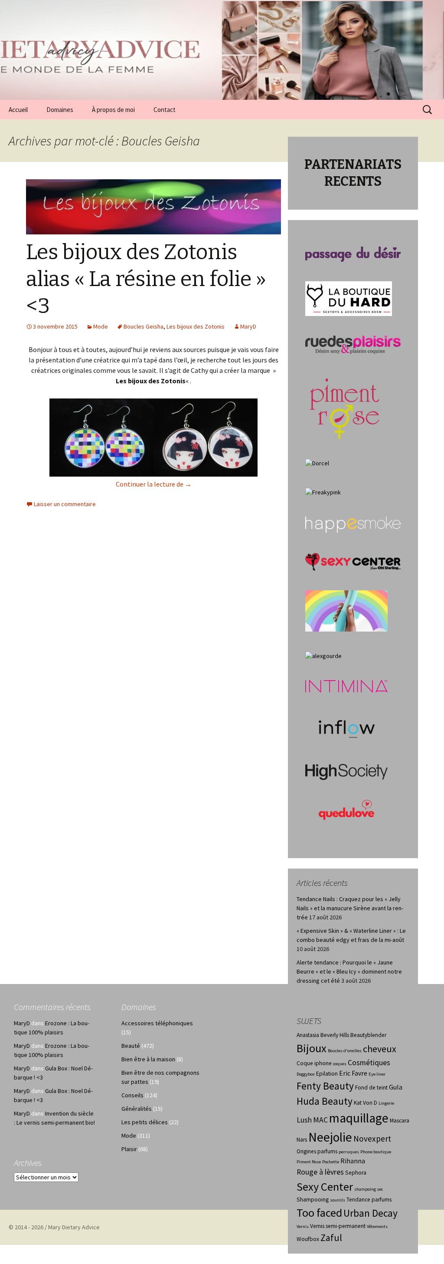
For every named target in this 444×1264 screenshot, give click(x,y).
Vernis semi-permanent (338, 1226)
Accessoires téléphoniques (157, 1023)
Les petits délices (144, 1122)
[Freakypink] (323, 492)
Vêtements (377, 1226)
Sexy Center (325, 1186)
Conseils (132, 1095)
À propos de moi (113, 109)
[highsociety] (346, 771)
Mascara (399, 1120)
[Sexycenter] (353, 561)
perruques (349, 1152)
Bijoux (311, 1048)
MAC (320, 1120)
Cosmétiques (369, 1062)
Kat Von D (365, 1102)
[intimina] (346, 686)
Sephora (355, 1172)
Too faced (319, 1212)
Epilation (327, 1073)
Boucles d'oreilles (345, 1050)
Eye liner (377, 1074)
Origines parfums (317, 1151)
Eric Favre (353, 1073)
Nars (302, 1139)
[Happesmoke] (353, 524)
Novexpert (372, 1138)
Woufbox (308, 1239)
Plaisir (129, 1149)
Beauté (130, 1046)
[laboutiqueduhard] (348, 298)
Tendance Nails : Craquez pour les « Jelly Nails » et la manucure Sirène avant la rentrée (350, 908)
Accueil (18, 109)
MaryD (248, 326)
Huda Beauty (325, 1101)
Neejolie (330, 1137)
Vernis (303, 1226)
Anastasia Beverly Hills (323, 1035)
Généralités (136, 1109)
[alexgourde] (323, 655)
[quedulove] (346, 809)
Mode (100, 326)
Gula (395, 1087)
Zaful (331, 1237)
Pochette (330, 1162)
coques (339, 1063)
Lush (304, 1120)
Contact (164, 109)
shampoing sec (368, 1189)
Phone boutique (375, 1152)
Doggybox (306, 1074)
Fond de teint (371, 1087)
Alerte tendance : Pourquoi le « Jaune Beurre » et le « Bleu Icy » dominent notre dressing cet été (349, 971)
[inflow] (346, 727)
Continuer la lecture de (154, 484)
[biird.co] (346, 610)
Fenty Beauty (325, 1086)
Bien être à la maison (148, 1059)
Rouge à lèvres (320, 1172)
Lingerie (386, 1103)
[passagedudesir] (353, 253)
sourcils (337, 1200)
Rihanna (352, 1161)
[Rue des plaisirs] (353, 344)
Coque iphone (314, 1063)
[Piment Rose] (345, 406)
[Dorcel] (317, 463)
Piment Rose (309, 1162)
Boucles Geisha (143, 326)
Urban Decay (370, 1213)
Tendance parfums (369, 1199)
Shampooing (313, 1199)
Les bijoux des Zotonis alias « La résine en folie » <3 (146, 279)
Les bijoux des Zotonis (195, 326)
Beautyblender (368, 1035)
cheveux (379, 1049)
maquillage (358, 1118)
